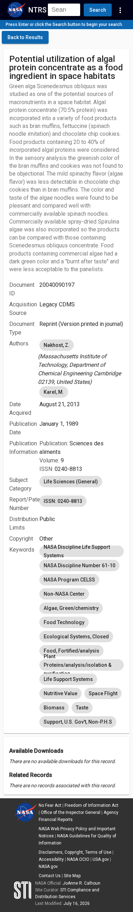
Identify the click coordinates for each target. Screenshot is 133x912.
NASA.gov (48, 866)
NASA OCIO (78, 859)
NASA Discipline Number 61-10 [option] (79, 565)
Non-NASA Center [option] (64, 594)
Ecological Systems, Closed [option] (76, 636)
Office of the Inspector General (70, 812)
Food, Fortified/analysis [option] (71, 651)
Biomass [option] (54, 707)
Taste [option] (82, 707)
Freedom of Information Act (91, 805)
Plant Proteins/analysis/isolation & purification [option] (77, 665)
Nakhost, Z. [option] (57, 345)
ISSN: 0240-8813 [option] (63, 501)
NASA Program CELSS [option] (69, 580)
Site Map (72, 875)
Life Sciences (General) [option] (71, 481)
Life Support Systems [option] (68, 679)
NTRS (37, 10)
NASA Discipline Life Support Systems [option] (77, 551)
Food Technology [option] (64, 622)
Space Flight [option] (103, 693)
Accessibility (51, 859)
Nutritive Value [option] (60, 693)
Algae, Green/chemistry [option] (71, 608)
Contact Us (50, 875)
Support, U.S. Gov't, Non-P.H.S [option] (78, 722)
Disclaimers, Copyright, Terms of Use (75, 852)
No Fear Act (50, 805)
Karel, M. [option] (54, 392)
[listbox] (81, 362)
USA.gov (101, 859)
